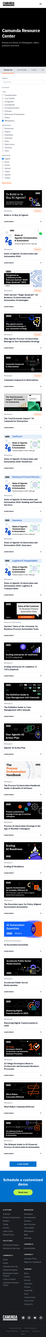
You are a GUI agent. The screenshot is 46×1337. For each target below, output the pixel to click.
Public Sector (10, 144)
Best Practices (29, 1224)
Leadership (28, 1290)
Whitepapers (9, 121)
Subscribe (28, 1238)
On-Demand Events (12, 108)
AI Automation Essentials (16, 945)
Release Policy (8, 1235)
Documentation (30, 1217)
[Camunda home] (8, 4)
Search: (5, 78)
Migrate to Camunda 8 (32, 1262)
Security (6, 1228)
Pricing (5, 1224)
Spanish (8, 175)
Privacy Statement (12, 1331)
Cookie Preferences (30, 1328)
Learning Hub (10, 105)
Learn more (9, 221)
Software (8, 148)
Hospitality (9, 135)
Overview (6, 1214)
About (26, 1273)
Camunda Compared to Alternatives (21, 380)
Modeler (6, 1221)
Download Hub (29, 1248)
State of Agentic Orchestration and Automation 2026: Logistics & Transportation (21, 586)
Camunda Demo (11, 95)
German (8, 168)
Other (7, 141)
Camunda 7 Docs (30, 1259)
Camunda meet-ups (10, 1266)
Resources (8, 70)
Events (34, 70)
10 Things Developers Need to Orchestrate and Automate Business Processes (21, 1066)
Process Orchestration (11, 1217)
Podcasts (8, 111)
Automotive (9, 128)
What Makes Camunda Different (19, 1106)
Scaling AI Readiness (14, 866)
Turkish (7, 178)
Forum (5, 1260)
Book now (23, 1192)
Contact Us (28, 1304)
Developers (28, 1214)
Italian (7, 171)
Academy (27, 1221)
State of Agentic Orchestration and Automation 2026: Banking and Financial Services (23, 502)
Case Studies (22, 70)
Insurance (8, 138)
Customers (28, 1284)
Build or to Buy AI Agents (16, 215)
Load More (23, 1164)
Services (27, 1280)
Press (26, 1294)
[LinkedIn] (23, 1318)
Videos (7, 117)
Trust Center (29, 1301)
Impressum (36, 1331)
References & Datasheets (15, 114)
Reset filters (7, 183)
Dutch (7, 162)
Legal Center (8, 1231)
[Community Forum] (29, 1318)
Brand (23, 1334)
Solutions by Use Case (11, 1248)
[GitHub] (41, 1318)
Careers (27, 1277)
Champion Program (10, 1270)
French (7, 165)
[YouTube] (35, 1318)
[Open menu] (40, 3)
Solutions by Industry (11, 1245)
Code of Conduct (9, 1279)
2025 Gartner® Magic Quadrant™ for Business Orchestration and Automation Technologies (21, 297)
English (7, 159)
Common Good (29, 1297)
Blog (26, 1235)
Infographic (9, 102)
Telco (7, 151)
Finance (7, 132)
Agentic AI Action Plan (14, 748)
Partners (27, 1287)
